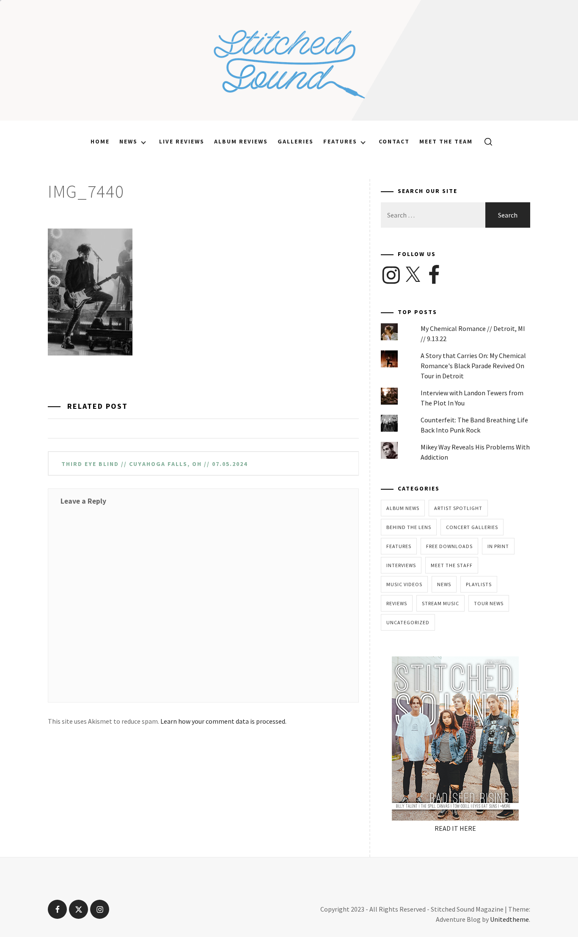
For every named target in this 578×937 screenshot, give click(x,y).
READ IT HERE (455, 828)
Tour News (489, 603)
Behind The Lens (408, 527)
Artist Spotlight (458, 508)
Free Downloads (449, 546)
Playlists (479, 584)
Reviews (396, 603)
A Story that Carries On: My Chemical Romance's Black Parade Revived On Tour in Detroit (473, 365)
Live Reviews (181, 141)
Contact (394, 141)
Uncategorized (407, 622)
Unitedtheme (509, 919)
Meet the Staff (452, 565)
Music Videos (404, 584)
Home (100, 141)
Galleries (296, 141)
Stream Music (440, 603)
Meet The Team (446, 141)
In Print (498, 546)
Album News (402, 508)
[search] (485, 141)
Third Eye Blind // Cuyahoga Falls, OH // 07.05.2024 (154, 464)
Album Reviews (241, 141)
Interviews (401, 565)
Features (340, 141)
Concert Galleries (472, 527)
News (128, 141)
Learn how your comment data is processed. (223, 721)
